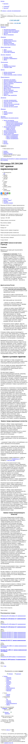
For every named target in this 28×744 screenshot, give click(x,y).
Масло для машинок (8, 34)
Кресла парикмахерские (12, 121)
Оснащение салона (8, 92)
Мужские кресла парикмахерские (14, 123)
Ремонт (8, 695)
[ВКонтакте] (1, 193)
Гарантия (8, 700)
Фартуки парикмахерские (9, 81)
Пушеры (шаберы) (8, 112)
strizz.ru (8, 729)
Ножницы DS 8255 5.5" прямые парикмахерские (13, 640)
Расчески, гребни (7, 57)
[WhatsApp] (9, 193)
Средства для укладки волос (10, 101)
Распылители (6, 84)
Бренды (5, 141)
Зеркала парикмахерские (9, 130)
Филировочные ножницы (9, 40)
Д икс (4, 666)
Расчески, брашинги (6, 54)
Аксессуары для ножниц (9, 44)
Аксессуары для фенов (9, 52)
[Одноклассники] (3, 193)
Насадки (5, 33)
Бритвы (3, 69)
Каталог (5, 25)
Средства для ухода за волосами (11, 104)
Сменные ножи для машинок (10, 32)
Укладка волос (4, 62)
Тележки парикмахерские (9, 132)
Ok (12, 742)
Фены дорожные (7, 51)
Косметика (3, 97)
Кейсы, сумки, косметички (10, 95)
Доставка (5, 201)
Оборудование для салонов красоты (9, 117)
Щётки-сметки (7, 88)
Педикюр (3, 116)
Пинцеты (5, 94)
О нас (7, 699)
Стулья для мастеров (8, 133)
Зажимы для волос (8, 86)
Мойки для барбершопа (12, 137)
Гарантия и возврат (8, 202)
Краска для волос (7, 102)
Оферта (8, 704)
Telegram (10, 673)
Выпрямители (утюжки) (9, 66)
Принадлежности (5, 77)
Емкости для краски (8, 83)
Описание (5, 198)
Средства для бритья (8, 105)
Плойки (5, 64)
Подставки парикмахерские (13, 125)
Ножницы (3, 37)
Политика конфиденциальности (11, 702)
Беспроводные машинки (9, 29)
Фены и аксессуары (5, 47)
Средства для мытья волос (10, 100)
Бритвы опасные (7, 73)
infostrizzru (15, 459)
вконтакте (18, 673)
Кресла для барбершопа (12, 135)
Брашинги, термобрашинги (10, 58)
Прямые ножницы (8, 39)
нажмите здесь (7, 742)
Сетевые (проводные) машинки (11, 30)
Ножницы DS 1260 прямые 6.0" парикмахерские (13, 626)
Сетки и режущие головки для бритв (12, 74)
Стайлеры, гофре (7, 67)
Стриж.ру (4, 708)
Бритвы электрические (9, 72)
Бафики (5, 114)
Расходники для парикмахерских (11, 87)
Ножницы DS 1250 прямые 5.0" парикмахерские (13, 618)
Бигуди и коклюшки (8, 90)
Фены (5, 49)
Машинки (3, 27)
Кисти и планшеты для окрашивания (12, 82)
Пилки (5, 111)
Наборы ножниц (7, 42)
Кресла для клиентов (8, 120)
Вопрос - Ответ (7, 200)
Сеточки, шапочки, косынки (10, 91)
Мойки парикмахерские (9, 126)
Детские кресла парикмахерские (14, 124)
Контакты (5, 3)
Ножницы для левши (8, 43)
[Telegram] (5, 193)
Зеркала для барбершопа (12, 138)
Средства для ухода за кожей (10, 106)
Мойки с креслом (10, 128)
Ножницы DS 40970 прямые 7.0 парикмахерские (13, 659)
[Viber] (7, 193)
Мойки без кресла (10, 129)
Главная (5, 151)
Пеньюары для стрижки (9, 79)
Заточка (2, 1)
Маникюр (3, 109)
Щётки (5, 59)
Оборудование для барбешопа (10, 134)
